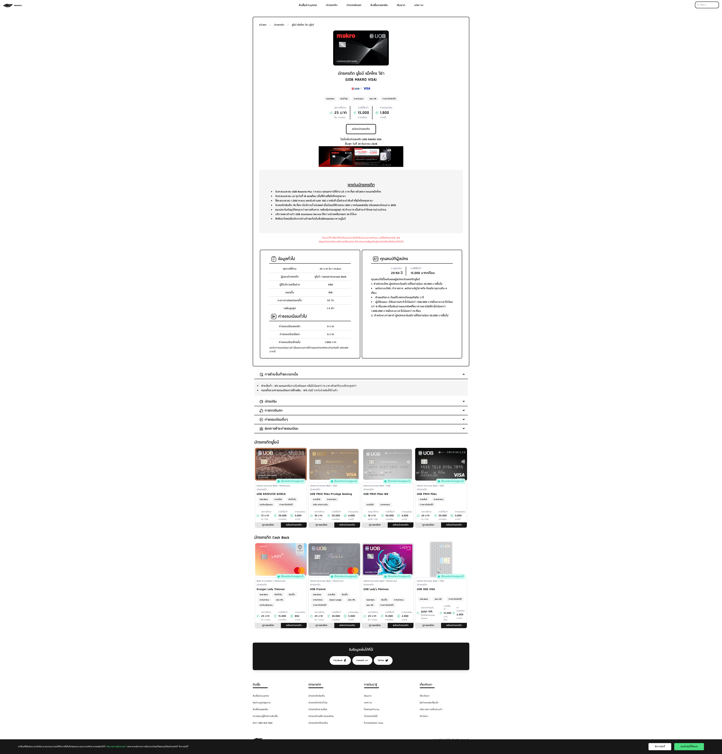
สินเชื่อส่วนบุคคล (308, 5)
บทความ (418, 5)
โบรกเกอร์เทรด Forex (373, 723)
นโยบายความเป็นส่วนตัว (431, 709)
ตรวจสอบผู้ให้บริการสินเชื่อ (265, 716)
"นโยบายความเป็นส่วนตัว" (116, 746)
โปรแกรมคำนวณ (371, 709)
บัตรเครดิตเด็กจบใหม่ (318, 723)
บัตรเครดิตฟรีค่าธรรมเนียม (321, 716)
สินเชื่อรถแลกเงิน (379, 5)
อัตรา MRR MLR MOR (262, 723)
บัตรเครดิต (331, 5)
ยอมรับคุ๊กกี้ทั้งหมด (689, 747)
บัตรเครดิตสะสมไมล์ (317, 709)
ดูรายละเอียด (268, 525)
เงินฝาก (401, 5)
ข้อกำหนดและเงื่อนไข (429, 703)
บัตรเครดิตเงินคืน (316, 696)
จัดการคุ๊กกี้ (660, 747)
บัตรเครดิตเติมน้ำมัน (318, 703)
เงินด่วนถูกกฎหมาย (261, 703)
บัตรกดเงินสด (354, 5)
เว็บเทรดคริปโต (371, 716)
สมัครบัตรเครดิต (361, 129)
